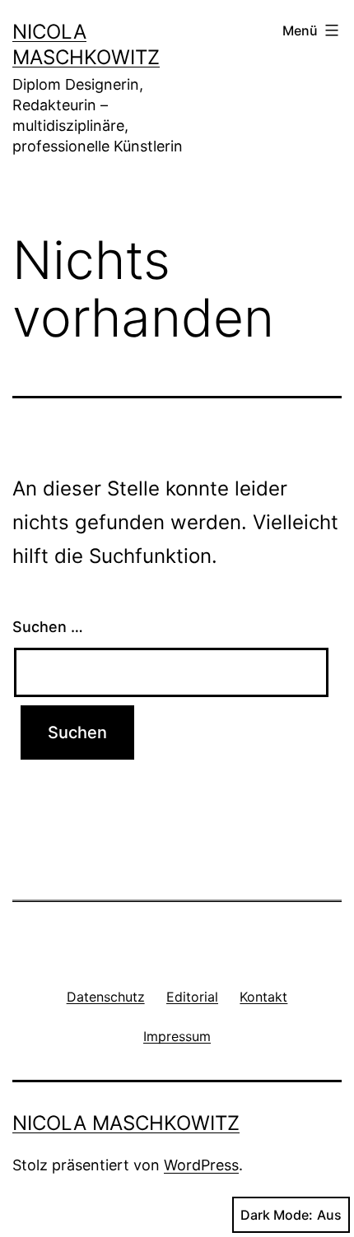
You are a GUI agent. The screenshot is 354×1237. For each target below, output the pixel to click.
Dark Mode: (276, 1215)
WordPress (201, 1165)
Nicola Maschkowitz (126, 1123)
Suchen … (47, 626)
